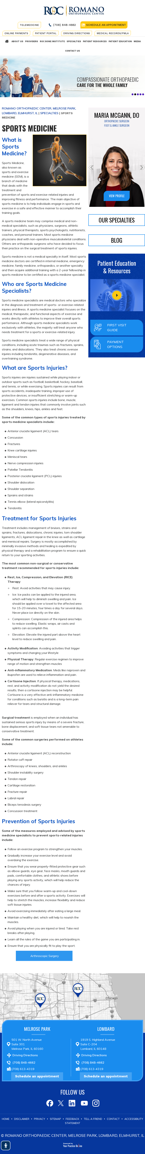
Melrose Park (37, 1028)
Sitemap (55, 1119)
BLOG (116, 240)
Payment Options (115, 344)
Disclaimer (21, 1119)
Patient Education (120, 41)
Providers (31, 41)
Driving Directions (76, 33)
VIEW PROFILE (116, 196)
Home (7, 41)
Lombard (105, 1028)
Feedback (72, 1119)
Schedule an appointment (37, 1076)
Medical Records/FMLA (113, 33)
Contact (113, 1119)
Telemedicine (29, 25)
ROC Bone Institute (52, 41)
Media (137, 41)
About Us (17, 41)
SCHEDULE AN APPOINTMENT (106, 25)
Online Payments (16, 33)
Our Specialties (117, 220)
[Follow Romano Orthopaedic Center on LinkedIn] (72, 1103)
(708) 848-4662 (64, 25)
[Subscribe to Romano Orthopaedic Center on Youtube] (84, 1103)
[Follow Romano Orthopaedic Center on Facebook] (49, 1103)
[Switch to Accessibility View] (5, 1145)
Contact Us (72, 51)
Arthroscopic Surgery (44, 956)
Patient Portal (45, 33)
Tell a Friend (93, 1119)
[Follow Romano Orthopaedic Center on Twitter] (61, 1103)
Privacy (39, 1119)
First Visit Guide (116, 327)
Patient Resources (95, 41)
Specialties (74, 41)
